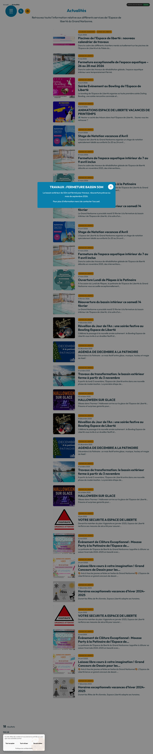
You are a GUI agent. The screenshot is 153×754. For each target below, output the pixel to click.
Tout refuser (24, 743)
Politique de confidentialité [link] (24, 748)
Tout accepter (10, 743)
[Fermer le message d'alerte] (110, 187)
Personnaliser (37, 743)
